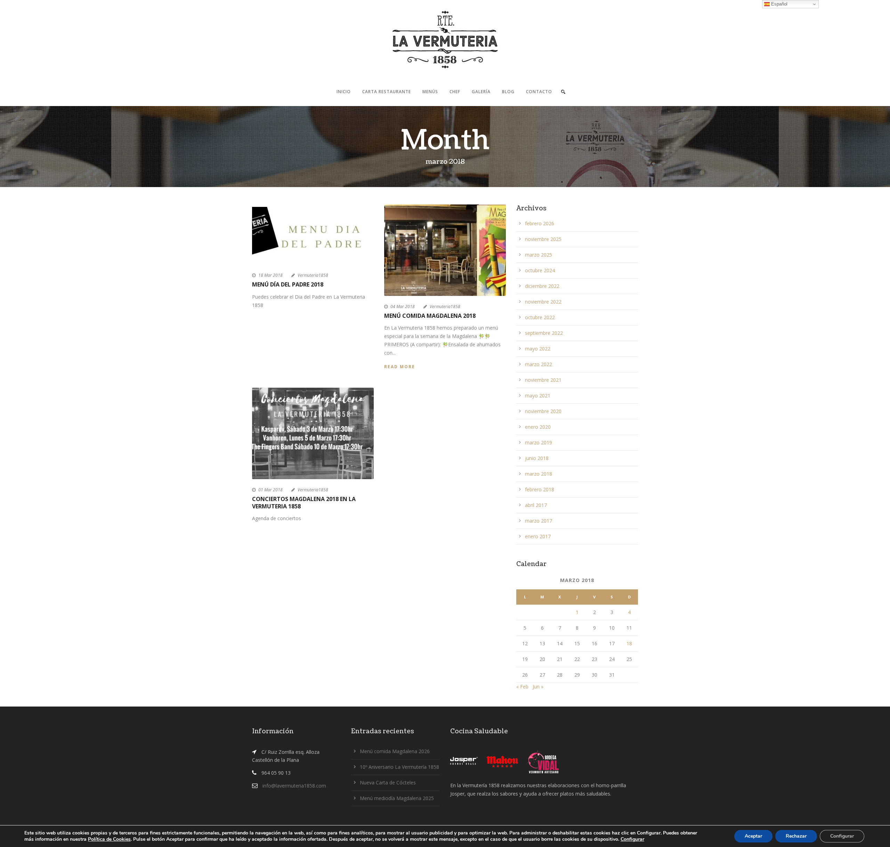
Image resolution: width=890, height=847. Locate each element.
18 (629, 643)
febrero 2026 (539, 223)
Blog (508, 92)
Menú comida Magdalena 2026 (395, 751)
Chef (455, 92)
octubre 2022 (540, 317)
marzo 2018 (538, 473)
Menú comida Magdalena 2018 (430, 316)
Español (778, 4)
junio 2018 (537, 458)
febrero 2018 (539, 489)
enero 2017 (538, 536)
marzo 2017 (538, 520)
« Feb (522, 686)
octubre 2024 (540, 270)
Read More (399, 367)
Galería (481, 92)
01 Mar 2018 (270, 490)
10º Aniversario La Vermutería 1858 (399, 767)
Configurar (632, 839)
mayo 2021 (537, 395)
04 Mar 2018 (402, 306)
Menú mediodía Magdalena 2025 (397, 798)
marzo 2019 (538, 442)
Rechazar (796, 836)
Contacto (539, 92)
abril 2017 (536, 505)
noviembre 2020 (543, 411)
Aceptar (753, 836)
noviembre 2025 (543, 239)
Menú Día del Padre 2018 (287, 284)
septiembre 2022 (544, 333)
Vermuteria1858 (313, 275)
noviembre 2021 (543, 380)
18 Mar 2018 (270, 275)
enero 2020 (538, 427)
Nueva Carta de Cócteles (388, 782)
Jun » (538, 686)
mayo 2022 (537, 348)
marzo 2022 (538, 364)
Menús (430, 92)
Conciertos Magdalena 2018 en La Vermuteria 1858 (304, 502)
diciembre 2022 (542, 286)
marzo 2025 (538, 254)
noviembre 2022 (543, 301)
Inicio (344, 92)
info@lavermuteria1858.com (294, 785)
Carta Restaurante (386, 92)
